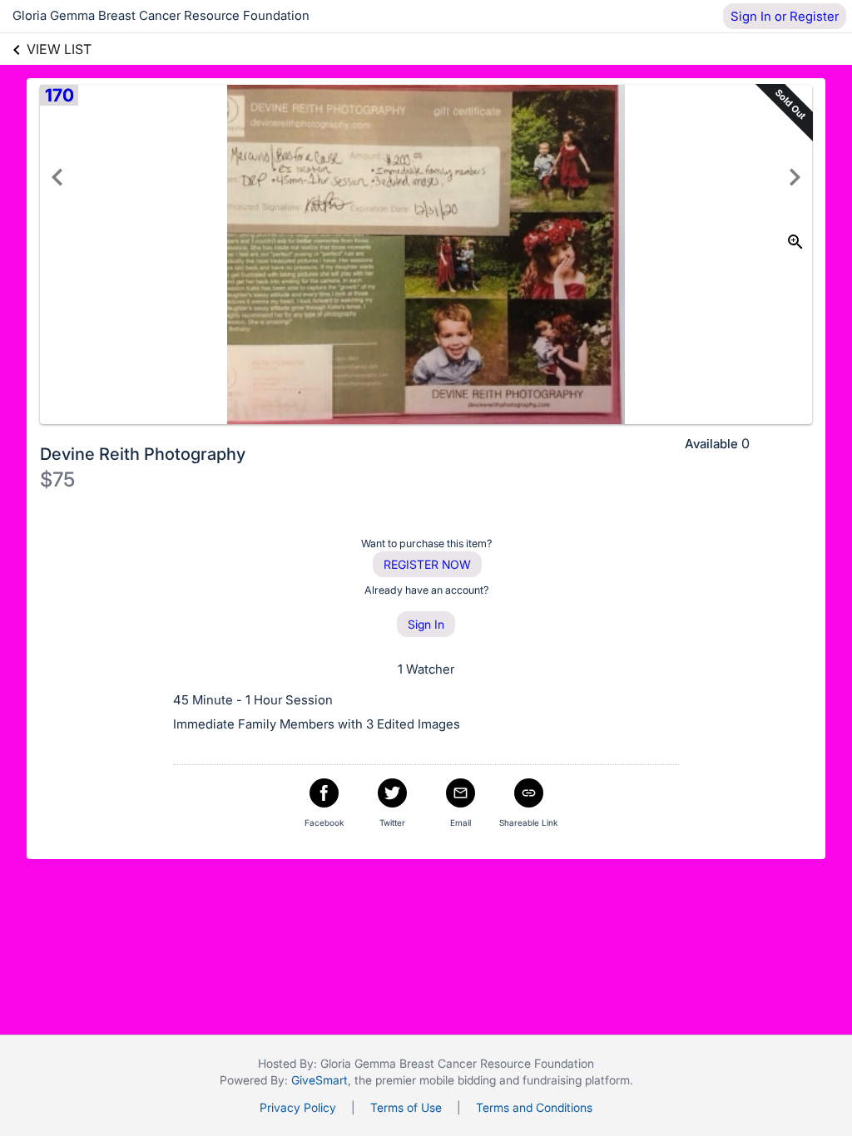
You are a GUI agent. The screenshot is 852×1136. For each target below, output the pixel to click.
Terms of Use (406, 1107)
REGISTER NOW (427, 564)
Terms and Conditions (534, 1107)
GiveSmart (319, 1080)
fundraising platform (576, 1080)
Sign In (426, 624)
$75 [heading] (57, 479)
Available (711, 444)
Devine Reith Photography (142, 454)
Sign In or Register (785, 16)
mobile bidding (457, 1080)
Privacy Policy (298, 1107)
